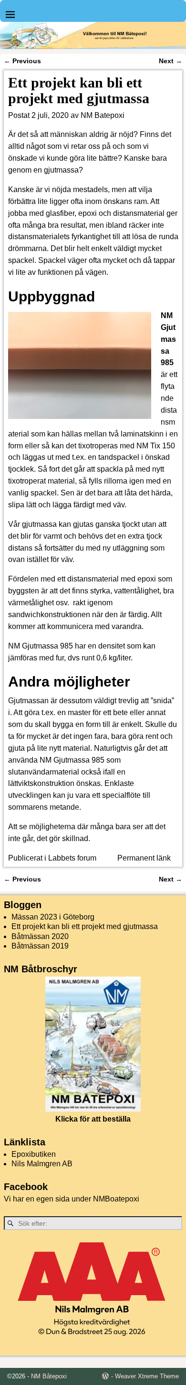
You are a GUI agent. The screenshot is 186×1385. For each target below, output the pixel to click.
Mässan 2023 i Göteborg (52, 917)
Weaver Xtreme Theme (147, 1376)
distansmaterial (139, 213)
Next (170, 61)
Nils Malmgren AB (41, 1164)
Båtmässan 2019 (40, 946)
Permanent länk (144, 858)
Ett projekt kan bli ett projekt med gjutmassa (84, 926)
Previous (22, 61)
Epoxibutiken (33, 1154)
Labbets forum (72, 858)
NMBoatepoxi (116, 1199)
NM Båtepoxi (49, 1376)
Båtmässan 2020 (40, 936)
